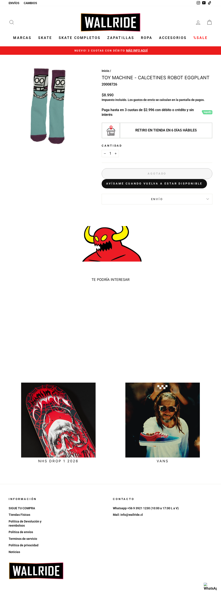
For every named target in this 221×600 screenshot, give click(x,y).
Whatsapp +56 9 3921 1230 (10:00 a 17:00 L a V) (146, 508)
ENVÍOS (14, 3)
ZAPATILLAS (120, 38)
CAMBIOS (30, 3)
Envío (157, 199)
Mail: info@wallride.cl (128, 514)
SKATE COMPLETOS (80, 38)
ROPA (147, 38)
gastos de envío (144, 100)
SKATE (45, 38)
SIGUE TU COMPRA (22, 508)
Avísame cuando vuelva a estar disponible (154, 183)
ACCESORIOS (173, 38)
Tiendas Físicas (19, 514)
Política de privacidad (23, 545)
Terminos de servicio (23, 538)
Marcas (22, 38)
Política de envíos (21, 532)
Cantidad (112, 145)
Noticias (14, 552)
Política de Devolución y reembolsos (25, 523)
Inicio (105, 71)
